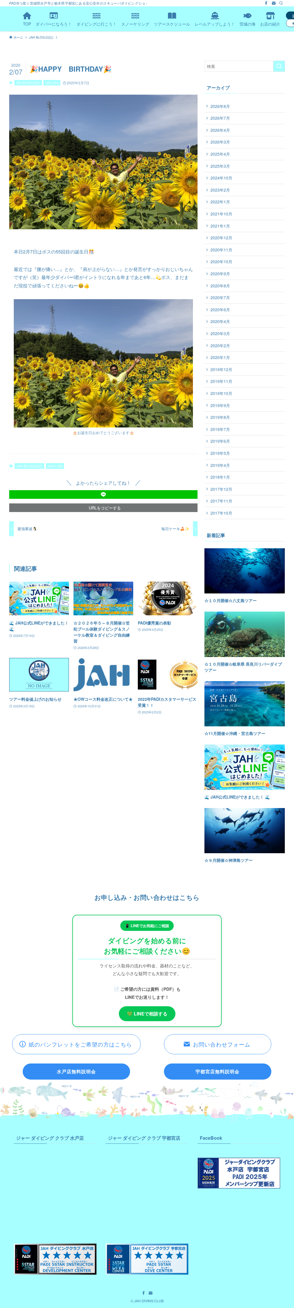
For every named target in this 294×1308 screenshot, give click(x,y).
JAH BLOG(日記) (28, 82)
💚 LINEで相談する (147, 1013)
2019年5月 (220, 453)
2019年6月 (220, 441)
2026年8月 (220, 106)
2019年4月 (220, 465)
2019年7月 (220, 429)
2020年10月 (221, 261)
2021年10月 (221, 214)
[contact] (273, 3)
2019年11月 (221, 381)
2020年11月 (221, 250)
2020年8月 (220, 286)
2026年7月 (220, 118)
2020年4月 (220, 321)
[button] (103, 494)
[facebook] (266, 3)
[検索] (281, 3)
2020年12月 (221, 237)
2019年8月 (220, 417)
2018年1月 (220, 477)
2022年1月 (220, 202)
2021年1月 (220, 226)
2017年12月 (221, 489)
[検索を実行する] (279, 66)
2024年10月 (221, 178)
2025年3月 (220, 166)
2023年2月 (220, 190)
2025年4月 (220, 154)
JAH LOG (52, 82)
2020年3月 (220, 333)
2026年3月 (220, 142)
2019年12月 (221, 369)
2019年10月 (221, 393)
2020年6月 (220, 309)
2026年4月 (220, 130)
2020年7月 (220, 297)
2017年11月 (221, 501)
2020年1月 (220, 357)
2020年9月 (220, 273)
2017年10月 (221, 513)
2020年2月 (220, 345)
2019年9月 (220, 405)
